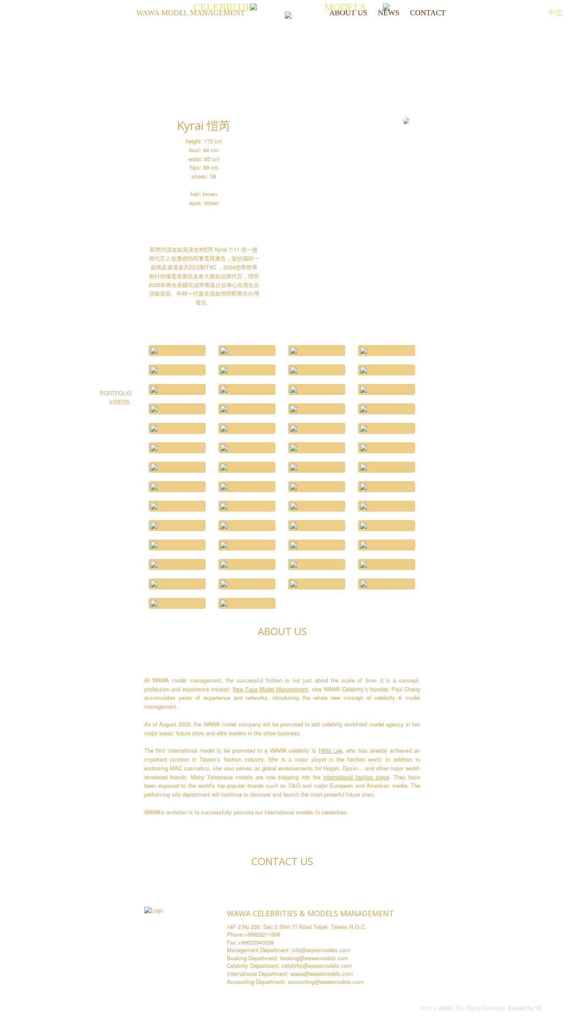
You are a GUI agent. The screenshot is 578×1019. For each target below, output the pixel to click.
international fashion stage (356, 777)
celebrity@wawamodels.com (317, 965)
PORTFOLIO (116, 393)
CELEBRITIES (226, 7)
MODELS (346, 7)
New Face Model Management (270, 689)
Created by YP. (525, 1007)
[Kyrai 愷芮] (177, 350)
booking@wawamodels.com (314, 958)
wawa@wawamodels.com (321, 974)
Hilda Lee (330, 750)
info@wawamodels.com (321, 950)
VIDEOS (120, 402)
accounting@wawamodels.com (325, 982)
